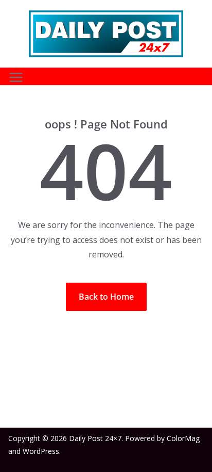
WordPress (41, 451)
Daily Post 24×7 (95, 438)
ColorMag (183, 438)
